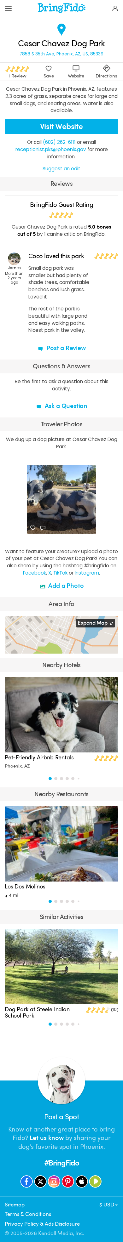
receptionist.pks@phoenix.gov (50, 149)
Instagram (87, 573)
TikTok (60, 573)
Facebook (34, 573)
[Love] (33, 528)
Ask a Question (65, 406)
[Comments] (43, 528)
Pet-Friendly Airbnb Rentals (39, 757)
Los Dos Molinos (25, 886)
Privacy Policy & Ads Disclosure (42, 1224)
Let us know (47, 1138)
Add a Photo (65, 586)
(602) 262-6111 (59, 142)
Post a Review (65, 348)
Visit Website (61, 126)
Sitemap (15, 1204)
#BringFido (61, 1163)
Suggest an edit (61, 168)
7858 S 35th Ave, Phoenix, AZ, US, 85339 (61, 54)
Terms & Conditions (28, 1214)
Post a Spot (61, 1116)
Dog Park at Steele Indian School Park (37, 1012)
